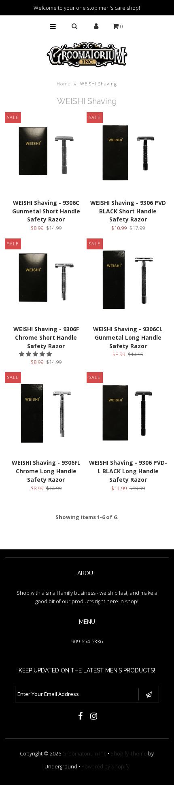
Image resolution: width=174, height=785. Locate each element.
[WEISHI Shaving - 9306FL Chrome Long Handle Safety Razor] (46, 414)
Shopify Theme (128, 753)
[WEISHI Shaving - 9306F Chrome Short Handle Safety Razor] (46, 280)
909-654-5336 (87, 641)
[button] (36, 353)
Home (63, 84)
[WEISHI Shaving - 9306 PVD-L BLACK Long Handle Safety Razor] (128, 414)
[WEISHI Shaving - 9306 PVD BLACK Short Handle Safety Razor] (128, 154)
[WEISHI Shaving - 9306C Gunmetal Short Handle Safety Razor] (46, 154)
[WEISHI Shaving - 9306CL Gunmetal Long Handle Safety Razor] (128, 280)
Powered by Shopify (105, 766)
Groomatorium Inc (84, 753)
